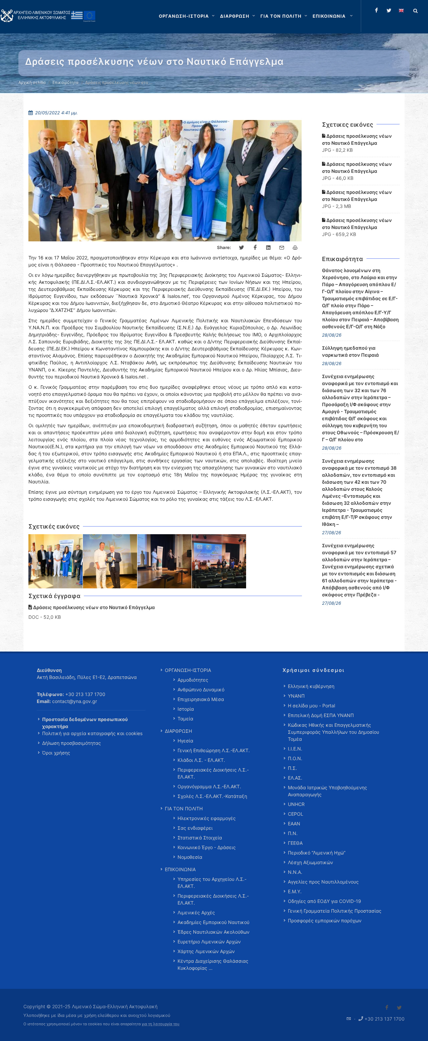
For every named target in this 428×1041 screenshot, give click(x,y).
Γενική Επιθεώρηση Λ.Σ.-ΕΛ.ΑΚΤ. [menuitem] (214, 750)
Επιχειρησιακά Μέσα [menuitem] (201, 699)
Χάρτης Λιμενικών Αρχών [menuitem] (206, 951)
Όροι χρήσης (56, 753)
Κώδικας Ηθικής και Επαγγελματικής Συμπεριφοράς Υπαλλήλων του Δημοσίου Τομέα (333, 732)
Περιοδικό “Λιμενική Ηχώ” (316, 852)
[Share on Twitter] (241, 247)
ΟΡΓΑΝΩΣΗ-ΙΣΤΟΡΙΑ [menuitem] (188, 670)
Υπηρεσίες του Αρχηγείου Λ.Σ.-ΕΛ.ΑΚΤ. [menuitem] (212, 882)
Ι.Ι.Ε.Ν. (295, 748)
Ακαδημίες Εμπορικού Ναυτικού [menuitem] (213, 922)
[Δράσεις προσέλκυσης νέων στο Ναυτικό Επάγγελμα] (55, 561)
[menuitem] (333, 16)
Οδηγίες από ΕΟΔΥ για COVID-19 (324, 901)
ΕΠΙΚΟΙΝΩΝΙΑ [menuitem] (180, 869)
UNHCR (296, 804)
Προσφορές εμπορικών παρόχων (324, 920)
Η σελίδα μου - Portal (311, 705)
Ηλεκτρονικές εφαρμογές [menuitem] (207, 818)
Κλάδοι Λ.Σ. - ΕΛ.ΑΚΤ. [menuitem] (201, 760)
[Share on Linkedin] (268, 247)
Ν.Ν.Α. (295, 872)
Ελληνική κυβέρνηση (311, 686)
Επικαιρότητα (65, 82)
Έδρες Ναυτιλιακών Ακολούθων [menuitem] (213, 932)
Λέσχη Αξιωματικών (310, 862)
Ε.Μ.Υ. (295, 891)
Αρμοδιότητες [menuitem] (193, 680)
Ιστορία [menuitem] (186, 709)
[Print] (295, 247)
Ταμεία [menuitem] (185, 718)
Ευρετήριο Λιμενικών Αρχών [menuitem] (209, 941)
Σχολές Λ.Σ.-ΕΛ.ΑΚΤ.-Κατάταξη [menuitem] (212, 796)
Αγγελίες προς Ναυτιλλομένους (323, 882)
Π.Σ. (292, 768)
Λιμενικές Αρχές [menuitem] (196, 912)
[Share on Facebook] (255, 247)
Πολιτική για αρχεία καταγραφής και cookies (92, 733)
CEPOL (295, 814)
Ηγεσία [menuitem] (185, 740)
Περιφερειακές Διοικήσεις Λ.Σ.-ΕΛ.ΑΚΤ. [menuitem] (213, 773)
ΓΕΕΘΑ (295, 843)
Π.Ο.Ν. (295, 758)
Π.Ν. (293, 833)
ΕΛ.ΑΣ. (295, 778)
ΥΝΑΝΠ (296, 696)
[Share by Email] (282, 247)
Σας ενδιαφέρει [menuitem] (195, 828)
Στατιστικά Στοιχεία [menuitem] (200, 837)
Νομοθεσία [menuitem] (190, 857)
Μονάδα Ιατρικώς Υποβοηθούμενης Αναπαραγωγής (327, 791)
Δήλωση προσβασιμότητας (71, 743)
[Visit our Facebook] (387, 1007)
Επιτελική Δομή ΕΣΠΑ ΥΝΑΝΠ (321, 715)
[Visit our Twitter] (399, 1007)
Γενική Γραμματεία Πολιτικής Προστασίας (335, 911)
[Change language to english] (401, 10)
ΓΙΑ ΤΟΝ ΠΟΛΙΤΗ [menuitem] (184, 808)
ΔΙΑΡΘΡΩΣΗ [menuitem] (178, 731)
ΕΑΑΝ (294, 823)
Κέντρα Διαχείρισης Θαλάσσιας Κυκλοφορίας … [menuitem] (213, 964)
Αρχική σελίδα (32, 82)
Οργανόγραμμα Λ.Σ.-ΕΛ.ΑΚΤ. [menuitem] (209, 786)
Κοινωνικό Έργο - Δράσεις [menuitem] (207, 847)
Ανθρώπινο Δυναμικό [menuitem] (201, 689)
